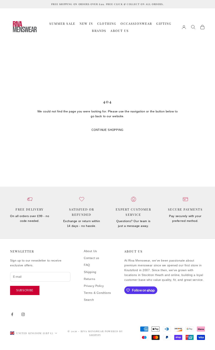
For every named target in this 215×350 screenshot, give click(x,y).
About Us (119, 31)
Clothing (106, 23)
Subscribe (24, 290)
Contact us (91, 258)
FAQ (87, 265)
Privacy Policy (94, 286)
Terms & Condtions (97, 292)
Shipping (90, 272)
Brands (99, 31)
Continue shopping (107, 129)
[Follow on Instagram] (23, 314)
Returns (89, 279)
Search (89, 299)
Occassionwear (136, 23)
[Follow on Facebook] (12, 314)
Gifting (163, 23)
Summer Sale (62, 23)
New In (86, 23)
